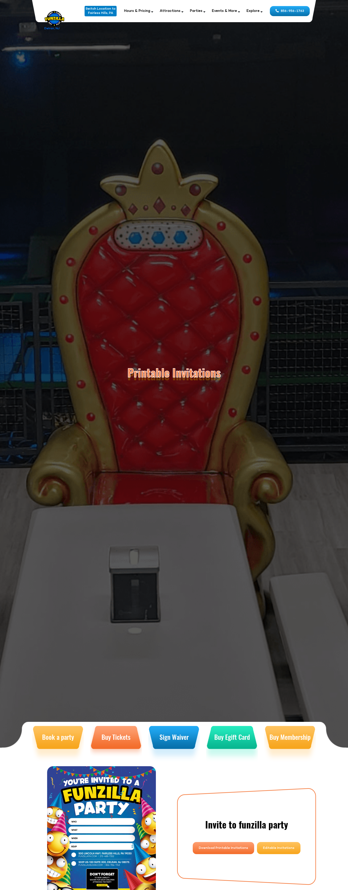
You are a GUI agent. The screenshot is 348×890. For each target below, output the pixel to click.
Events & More (224, 11)
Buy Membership (290, 737)
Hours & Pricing (137, 11)
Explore (253, 11)
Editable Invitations (278, 848)
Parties (196, 11)
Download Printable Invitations (223, 848)
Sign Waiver (174, 737)
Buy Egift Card (232, 737)
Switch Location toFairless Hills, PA (101, 11)
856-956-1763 (292, 11)
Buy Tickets (116, 737)
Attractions (170, 11)
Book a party (58, 737)
